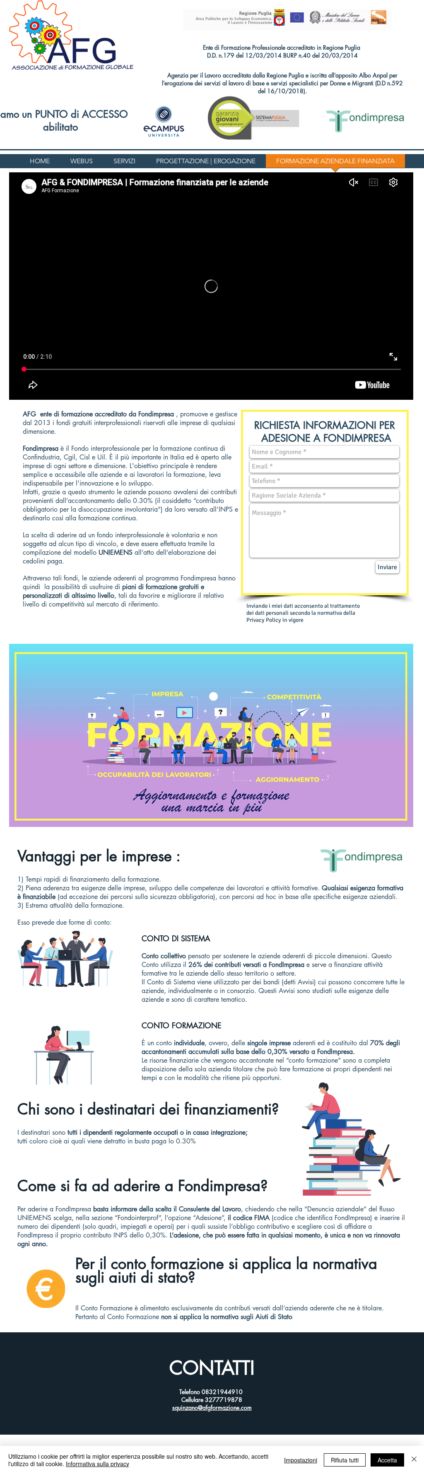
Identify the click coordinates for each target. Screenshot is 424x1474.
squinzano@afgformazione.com (212, 1407)
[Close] (414, 1459)
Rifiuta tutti (345, 1460)
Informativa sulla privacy (97, 1464)
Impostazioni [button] (300, 1460)
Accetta (387, 1460)
